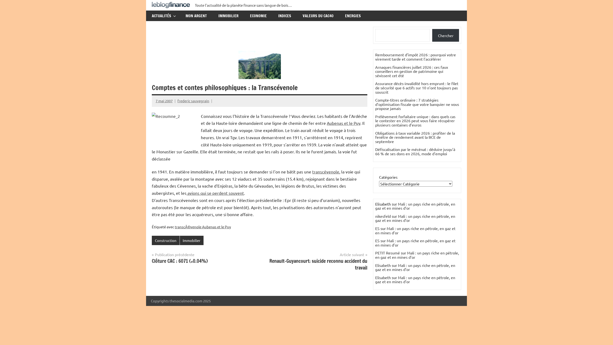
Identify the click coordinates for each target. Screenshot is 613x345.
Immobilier (228, 15)
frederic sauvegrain (193, 100)
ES (377, 228)
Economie (258, 15)
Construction (165, 240)
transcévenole (325, 171)
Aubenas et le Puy (343, 123)
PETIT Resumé (387, 252)
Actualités (161, 15)
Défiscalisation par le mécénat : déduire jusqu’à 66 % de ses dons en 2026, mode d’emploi (415, 151)
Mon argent (196, 15)
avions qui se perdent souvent (215, 193)
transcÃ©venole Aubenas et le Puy (203, 226)
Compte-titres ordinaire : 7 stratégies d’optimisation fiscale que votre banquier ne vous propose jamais (417, 104)
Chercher (446, 35)
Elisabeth (383, 265)
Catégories (388, 177)
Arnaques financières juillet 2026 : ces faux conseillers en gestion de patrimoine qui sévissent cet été (411, 71)
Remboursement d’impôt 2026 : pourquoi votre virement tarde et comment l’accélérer (415, 56)
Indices (284, 15)
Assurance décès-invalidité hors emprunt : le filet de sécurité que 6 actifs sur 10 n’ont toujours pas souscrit (416, 87)
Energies (353, 15)
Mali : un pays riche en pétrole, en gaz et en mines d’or (415, 206)
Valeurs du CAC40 (318, 15)
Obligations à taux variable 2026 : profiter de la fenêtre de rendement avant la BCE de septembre (415, 137)
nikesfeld (383, 216)
